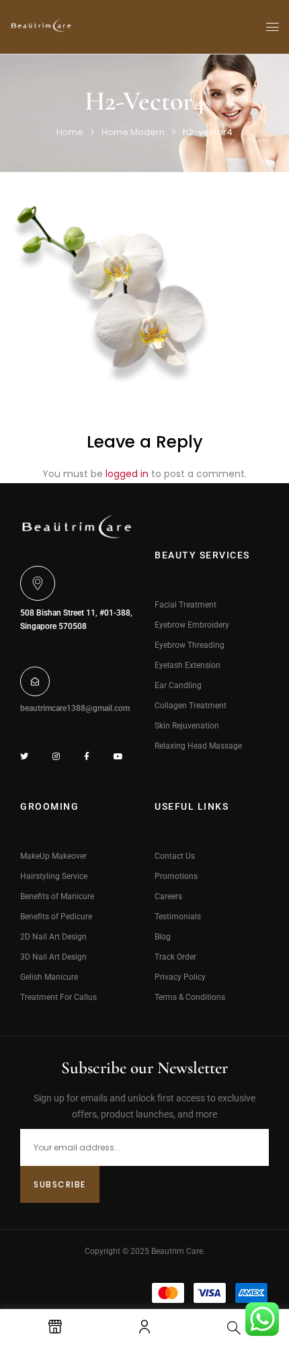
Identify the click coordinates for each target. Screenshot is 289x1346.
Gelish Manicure (49, 977)
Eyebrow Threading (189, 645)
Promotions (176, 876)
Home (69, 132)
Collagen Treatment (190, 705)
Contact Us (175, 856)
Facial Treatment (185, 604)
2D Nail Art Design (53, 936)
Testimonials (178, 916)
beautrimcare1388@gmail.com (75, 708)
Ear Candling (178, 685)
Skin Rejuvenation (187, 725)
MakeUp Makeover (53, 856)
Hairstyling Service (53, 876)
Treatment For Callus (58, 997)
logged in (127, 473)
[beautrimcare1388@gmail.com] (35, 681)
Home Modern (133, 132)
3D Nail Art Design (53, 957)
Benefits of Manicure (57, 896)
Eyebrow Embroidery (192, 625)
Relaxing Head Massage (198, 746)
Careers (168, 896)
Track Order (175, 957)
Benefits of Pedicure (56, 916)
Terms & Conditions (190, 997)
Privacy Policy (180, 977)
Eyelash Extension (187, 665)
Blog (163, 936)
